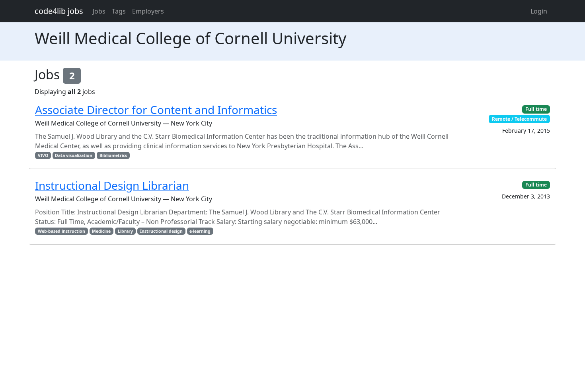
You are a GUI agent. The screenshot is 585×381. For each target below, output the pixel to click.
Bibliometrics (113, 155)
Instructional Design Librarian (112, 185)
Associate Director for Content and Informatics (156, 109)
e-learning (200, 231)
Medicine (101, 231)
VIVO (43, 155)
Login (538, 11)
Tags (119, 11)
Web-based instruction (61, 231)
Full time (536, 109)
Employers (148, 11)
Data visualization (73, 155)
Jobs (99, 11)
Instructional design (161, 231)
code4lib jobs (59, 11)
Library (125, 231)
